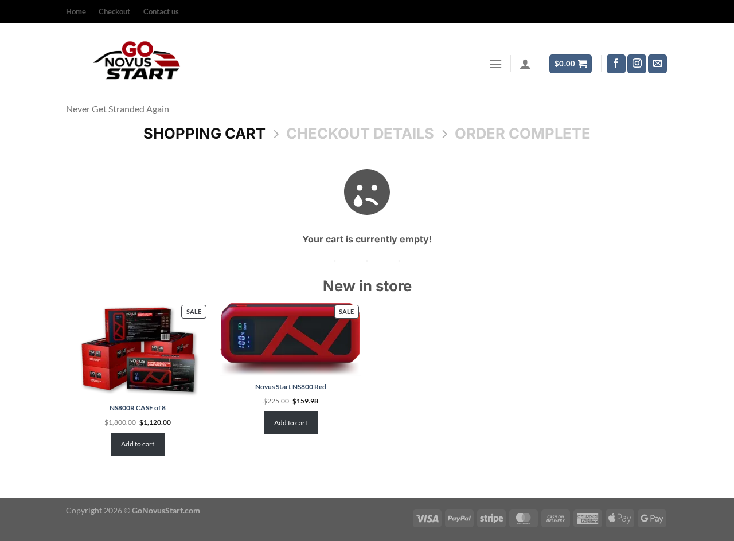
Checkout (114, 11)
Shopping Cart (204, 133)
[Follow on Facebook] (616, 64)
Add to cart (137, 444)
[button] (495, 64)
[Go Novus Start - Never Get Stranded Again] (138, 63)
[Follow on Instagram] (636, 64)
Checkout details (360, 133)
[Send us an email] (657, 64)
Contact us (161, 11)
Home (76, 11)
